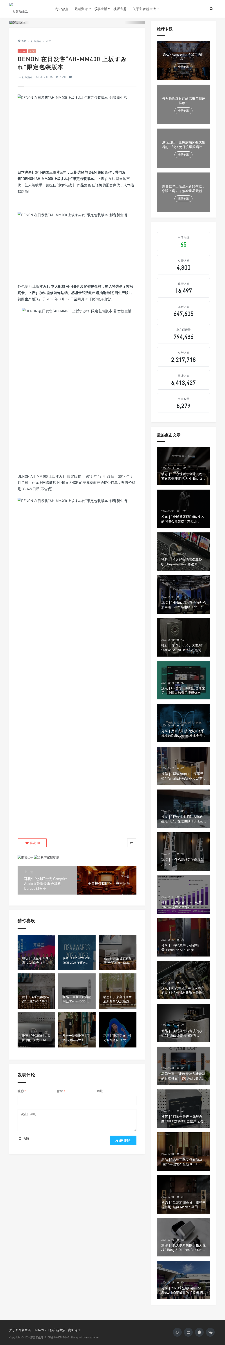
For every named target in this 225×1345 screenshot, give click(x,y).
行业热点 (62, 9)
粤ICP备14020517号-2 (56, 1337)
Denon (22, 51)
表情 (25, 1138)
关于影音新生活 (144, 9)
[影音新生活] (29, 9)
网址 (100, 1091)
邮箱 (61, 1091)
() (34, 843)
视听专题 (120, 9)
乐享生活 (100, 9)
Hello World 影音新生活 (49, 1330)
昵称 (22, 1091)
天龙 (32, 51)
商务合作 (74, 1330)
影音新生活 (37, 1337)
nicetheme (92, 1337)
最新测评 (81, 9)
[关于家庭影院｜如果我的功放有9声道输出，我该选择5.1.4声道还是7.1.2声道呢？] (46, 857)
